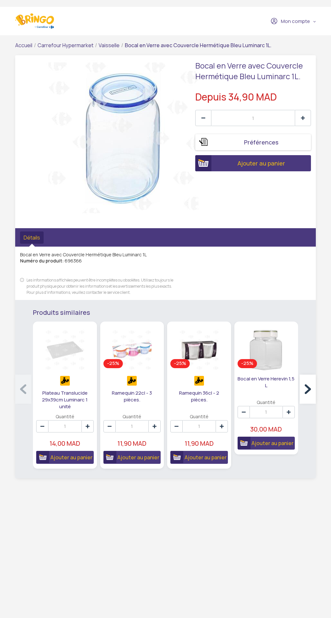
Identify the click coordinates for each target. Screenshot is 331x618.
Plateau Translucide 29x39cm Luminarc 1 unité (65, 399)
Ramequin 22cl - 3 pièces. (132, 396)
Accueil (23, 45)
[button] (308, 389)
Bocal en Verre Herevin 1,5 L (266, 382)
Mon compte (295, 21)
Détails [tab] (32, 237)
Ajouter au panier (261, 163)
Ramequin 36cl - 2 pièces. (199, 396)
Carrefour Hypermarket (65, 45)
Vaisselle (109, 45)
